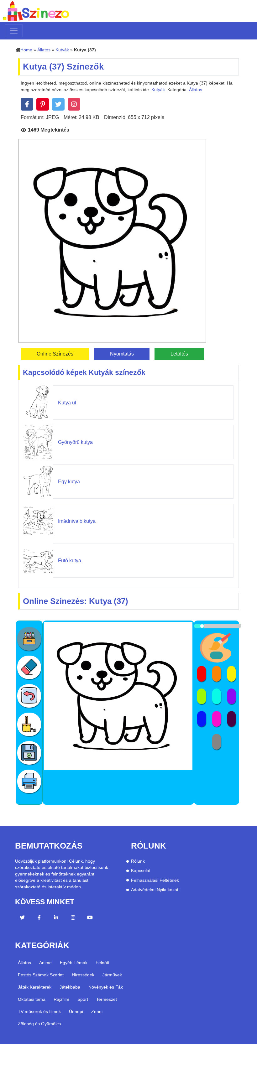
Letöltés (179, 353)
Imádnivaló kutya (77, 521)
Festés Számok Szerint (41, 974)
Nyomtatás (122, 353)
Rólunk (138, 861)
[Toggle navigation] (14, 30)
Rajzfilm (61, 999)
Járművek (112, 974)
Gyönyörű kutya (75, 442)
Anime (45, 962)
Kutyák (62, 50)
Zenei (96, 1011)
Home (26, 50)
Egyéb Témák (73, 962)
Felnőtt (102, 962)
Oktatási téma (31, 999)
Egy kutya (69, 481)
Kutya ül (67, 402)
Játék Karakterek (34, 987)
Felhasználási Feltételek (155, 880)
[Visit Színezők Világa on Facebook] (39, 918)
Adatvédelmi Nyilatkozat (154, 889)
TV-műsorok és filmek (39, 1011)
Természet (106, 999)
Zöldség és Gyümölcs (39, 1023)
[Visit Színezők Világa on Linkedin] (56, 918)
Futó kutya (69, 560)
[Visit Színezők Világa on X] (22, 918)
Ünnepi (76, 1011)
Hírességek (83, 974)
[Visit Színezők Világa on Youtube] (90, 918)
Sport (82, 999)
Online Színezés (55, 353)
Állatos (43, 50)
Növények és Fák (105, 987)
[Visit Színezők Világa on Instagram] (73, 918)
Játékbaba (70, 987)
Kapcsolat (140, 870)
